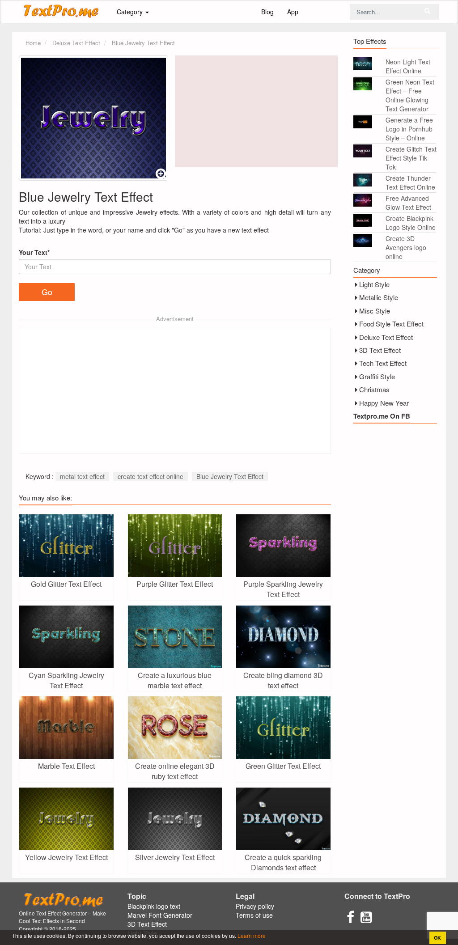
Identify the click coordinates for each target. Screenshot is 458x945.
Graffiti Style (377, 376)
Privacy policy (255, 906)
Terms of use (254, 915)
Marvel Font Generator (159, 915)
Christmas (374, 389)
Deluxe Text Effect (386, 337)
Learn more (251, 935)
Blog (267, 11)
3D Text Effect (380, 350)
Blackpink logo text (153, 906)
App (292, 11)
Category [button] (130, 11)
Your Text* (34, 252)
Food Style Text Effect (391, 323)
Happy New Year (384, 402)
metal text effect (82, 476)
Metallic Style (378, 297)
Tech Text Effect (383, 363)
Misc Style (374, 310)
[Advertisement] (256, 111)
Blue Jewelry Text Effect (229, 476)
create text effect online (150, 476)
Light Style (374, 284)
